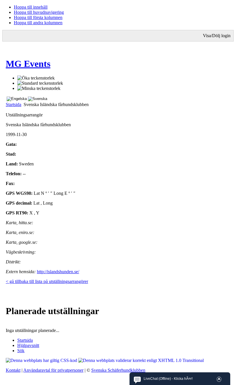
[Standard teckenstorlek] (40, 83)
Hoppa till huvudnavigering (39, 12)
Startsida (13, 104)
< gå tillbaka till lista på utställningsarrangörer (47, 281)
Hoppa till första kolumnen (38, 17)
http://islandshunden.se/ (58, 271)
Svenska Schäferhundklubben (118, 370)
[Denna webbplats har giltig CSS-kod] (42, 360)
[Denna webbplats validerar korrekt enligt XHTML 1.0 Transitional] (141, 360)
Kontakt (13, 370)
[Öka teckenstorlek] (36, 78)
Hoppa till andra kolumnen (38, 22)
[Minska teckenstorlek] (38, 88)
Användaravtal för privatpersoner (53, 370)
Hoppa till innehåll (30, 7)
